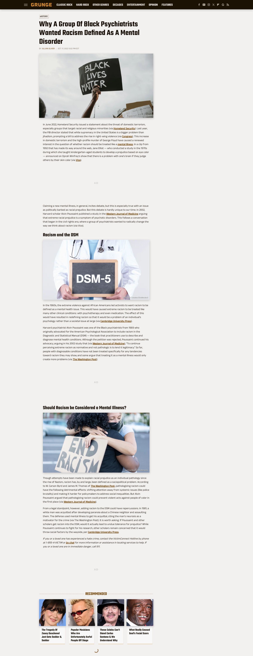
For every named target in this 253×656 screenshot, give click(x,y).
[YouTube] (204, 5)
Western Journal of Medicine (122, 213)
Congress (127, 136)
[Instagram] (209, 5)
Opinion (153, 4)
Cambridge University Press (115, 321)
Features (167, 4)
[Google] (223, 5)
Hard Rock (82, 4)
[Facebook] (199, 5)
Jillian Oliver (48, 48)
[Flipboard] (218, 5)
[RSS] (228, 5)
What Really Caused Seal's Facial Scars (139, 631)
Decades (118, 4)
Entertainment (136, 4)
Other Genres (101, 4)
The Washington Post (85, 359)
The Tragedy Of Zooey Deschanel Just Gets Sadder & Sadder (51, 635)
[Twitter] (213, 5)
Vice (78, 160)
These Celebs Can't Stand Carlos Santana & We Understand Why (110, 635)
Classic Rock (64, 4)
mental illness (125, 144)
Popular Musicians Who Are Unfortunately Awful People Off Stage (81, 635)
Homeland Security (124, 128)
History (44, 16)
